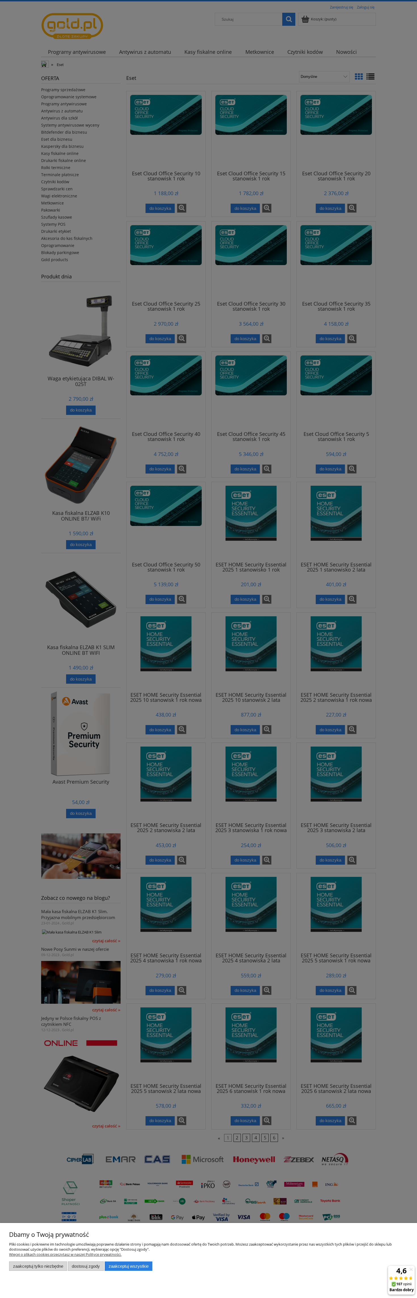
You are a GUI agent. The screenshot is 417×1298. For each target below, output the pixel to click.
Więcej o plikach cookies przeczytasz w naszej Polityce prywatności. (65, 1254)
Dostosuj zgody (86, 1266)
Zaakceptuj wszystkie (129, 1266)
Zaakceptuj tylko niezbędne (38, 1266)
